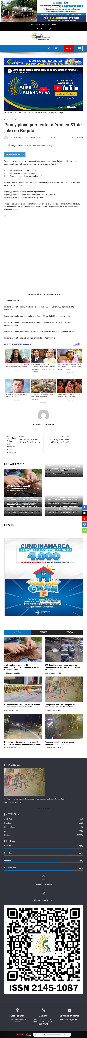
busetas (28, 170)
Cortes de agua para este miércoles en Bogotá (58, 439)
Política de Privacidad (43, 885)
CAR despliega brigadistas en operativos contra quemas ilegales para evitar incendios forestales (63, 468)
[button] (43, 11)
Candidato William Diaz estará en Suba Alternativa (29, 439)
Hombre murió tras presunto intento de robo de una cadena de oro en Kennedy (22, 498)
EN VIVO (69, 48)
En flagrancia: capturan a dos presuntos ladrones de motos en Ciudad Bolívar (63, 498)
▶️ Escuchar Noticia (14, 154)
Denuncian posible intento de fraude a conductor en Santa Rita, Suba (62, 508)
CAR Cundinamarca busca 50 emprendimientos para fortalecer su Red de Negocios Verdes (23, 488)
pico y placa (24, 161)
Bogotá (7, 119)
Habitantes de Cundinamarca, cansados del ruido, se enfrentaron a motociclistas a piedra (23, 506)
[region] (43, 11)
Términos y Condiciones (43, 900)
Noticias (14, 119)
